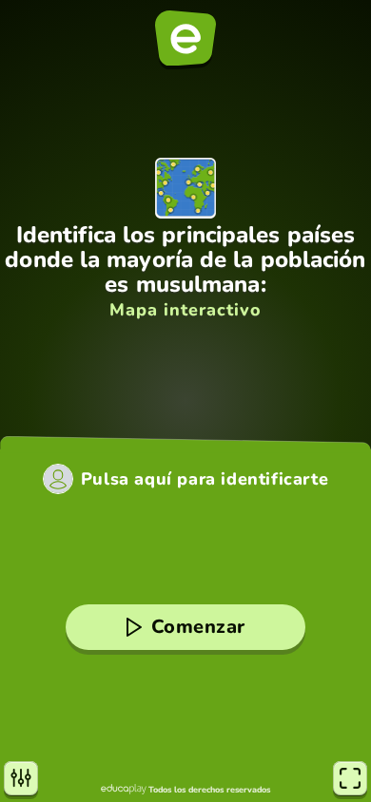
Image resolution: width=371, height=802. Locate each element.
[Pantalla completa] (350, 778)
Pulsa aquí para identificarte (204, 478)
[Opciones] (21, 778)
